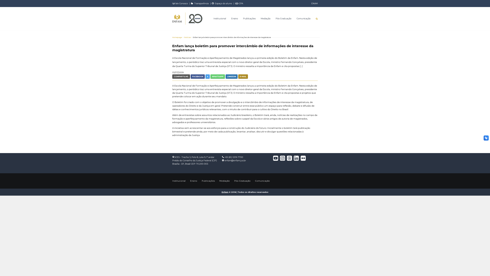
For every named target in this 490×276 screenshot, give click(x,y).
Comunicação (304, 18)
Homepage (177, 37)
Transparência (201, 3)
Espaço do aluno (223, 3)
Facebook (197, 76)
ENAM (314, 3)
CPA (240, 3)
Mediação (266, 18)
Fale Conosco (181, 3)
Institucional (219, 18)
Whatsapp (217, 76)
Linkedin (231, 76)
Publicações (249, 18)
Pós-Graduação (283, 18)
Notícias (187, 37)
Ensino (234, 18)
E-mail (243, 76)
